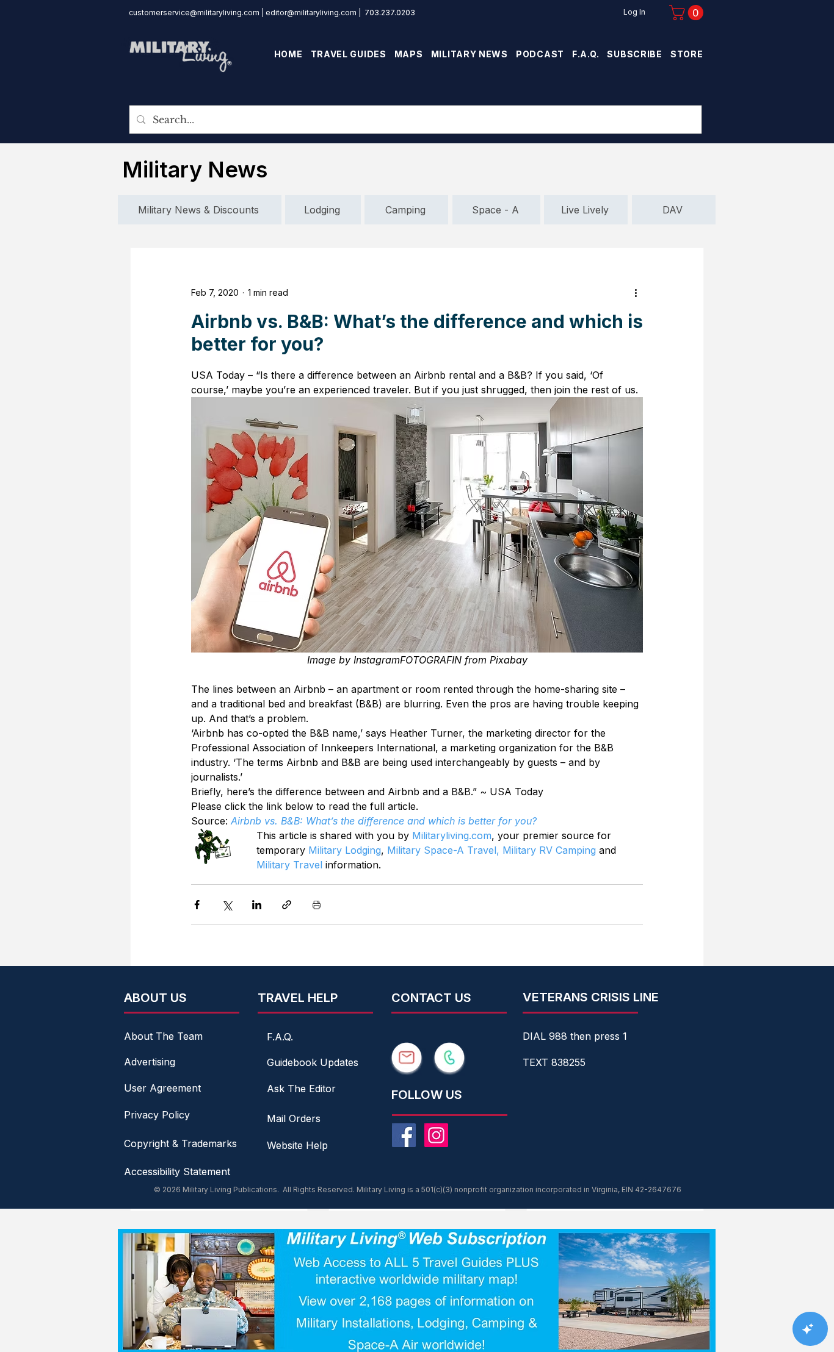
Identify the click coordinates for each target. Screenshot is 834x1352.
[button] (688, 12)
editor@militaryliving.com (311, 12)
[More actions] (635, 292)
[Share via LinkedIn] (257, 904)
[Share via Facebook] (197, 904)
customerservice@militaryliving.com (194, 12)
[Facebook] (404, 1135)
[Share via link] (286, 904)
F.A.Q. (280, 1037)
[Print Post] (316, 904)
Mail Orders (294, 1118)
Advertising (149, 1062)
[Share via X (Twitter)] (227, 904)
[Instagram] (436, 1135)
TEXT (537, 1062)
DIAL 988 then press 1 (575, 1036)
